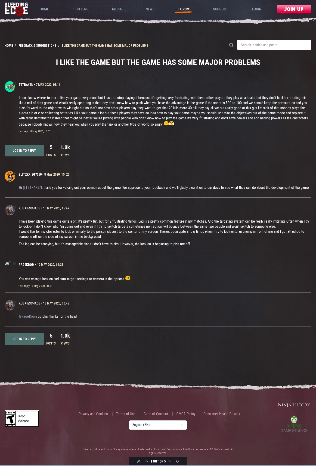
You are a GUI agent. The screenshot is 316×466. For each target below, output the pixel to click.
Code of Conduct (156, 414)
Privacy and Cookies (93, 414)
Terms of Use (126, 414)
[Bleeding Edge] (16, 11)
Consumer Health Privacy (222, 414)
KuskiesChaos (29, 208)
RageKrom (26, 265)
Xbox (294, 424)
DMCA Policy (185, 414)
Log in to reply (24, 150)
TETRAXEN (26, 85)
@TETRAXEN (32, 187)
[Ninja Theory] (294, 405)
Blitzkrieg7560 (30, 174)
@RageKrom (28, 316)
